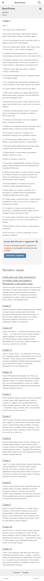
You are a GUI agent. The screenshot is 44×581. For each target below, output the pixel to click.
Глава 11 (7, 349)
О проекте (16, 572)
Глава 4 (6, 394)
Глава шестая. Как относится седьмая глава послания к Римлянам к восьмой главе (19, 280)
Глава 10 (7, 327)
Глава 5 (6, 416)
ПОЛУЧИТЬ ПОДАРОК (15, 255)
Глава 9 (6, 305)
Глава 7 (6, 460)
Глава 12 (7, 371)
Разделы (25, 572)
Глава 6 (6, 438)
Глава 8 (6, 482)
